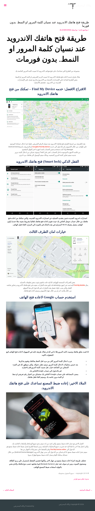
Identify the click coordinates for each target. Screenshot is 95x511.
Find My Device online (58, 449)
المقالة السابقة (86, 490)
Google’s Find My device (41, 147)
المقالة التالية (8, 490)
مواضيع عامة (83, 30)
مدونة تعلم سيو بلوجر (81, 479)
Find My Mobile (79, 285)
